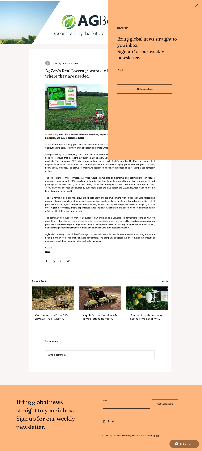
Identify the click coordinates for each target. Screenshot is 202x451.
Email (120, 70)
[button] (197, 5)
